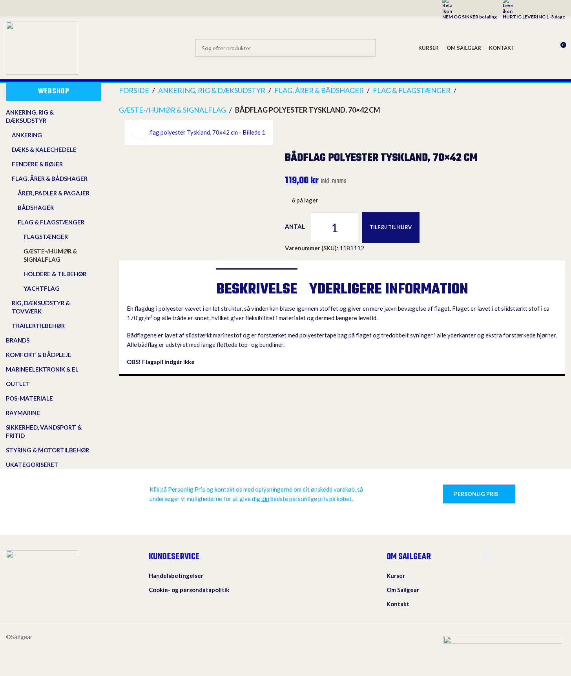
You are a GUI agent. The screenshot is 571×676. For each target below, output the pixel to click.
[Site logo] (42, 47)
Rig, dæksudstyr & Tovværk (41, 307)
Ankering (27, 134)
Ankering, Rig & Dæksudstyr (30, 116)
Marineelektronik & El (42, 369)
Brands (17, 340)
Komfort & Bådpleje (38, 354)
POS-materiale (29, 398)
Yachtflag (42, 288)
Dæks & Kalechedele (44, 149)
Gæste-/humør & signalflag (50, 255)
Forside (134, 90)
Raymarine (23, 412)
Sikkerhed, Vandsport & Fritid (44, 431)
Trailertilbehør (38, 325)
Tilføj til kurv (391, 227)
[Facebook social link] (488, 556)
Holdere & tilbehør (55, 273)
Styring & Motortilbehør (47, 450)
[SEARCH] (367, 48)
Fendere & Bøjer (37, 164)
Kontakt (398, 603)
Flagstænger (46, 236)
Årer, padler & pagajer (53, 193)
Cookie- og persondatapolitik (189, 589)
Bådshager (36, 207)
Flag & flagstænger (51, 222)
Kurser (396, 575)
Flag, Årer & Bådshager (50, 178)
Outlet (18, 383)
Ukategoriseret (32, 464)
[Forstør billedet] (140, 129)
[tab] (256, 286)
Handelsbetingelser (176, 575)
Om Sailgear (403, 589)
